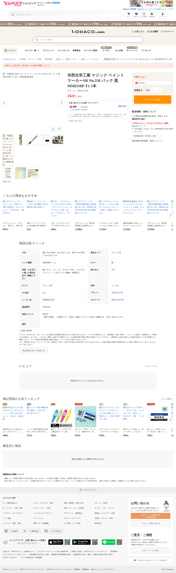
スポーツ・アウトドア (72, 518)
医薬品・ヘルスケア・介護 (104, 513)
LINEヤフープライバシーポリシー (32, 569)
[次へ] (62, 103)
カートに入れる (152, 99)
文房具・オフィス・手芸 (30, 59)
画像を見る (7, 181)
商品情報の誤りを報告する (33, 351)
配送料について (138, 126)
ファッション (38, 518)
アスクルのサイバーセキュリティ (15, 554)
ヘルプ (170, 9)
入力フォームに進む (150, 550)
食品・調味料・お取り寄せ (74, 503)
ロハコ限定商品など (10, 503)
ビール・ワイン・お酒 (41, 508)
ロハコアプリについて (27, 543)
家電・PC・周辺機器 (41, 523)
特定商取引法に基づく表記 (39, 554)
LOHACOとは (16, 551)
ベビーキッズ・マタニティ (43, 513)
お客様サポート (29, 551)
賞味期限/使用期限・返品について (146, 141)
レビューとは (151, 366)
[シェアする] (53, 129)
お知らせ (6, 551)
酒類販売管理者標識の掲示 (61, 554)
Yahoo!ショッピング (10, 569)
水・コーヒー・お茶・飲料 (13, 508)
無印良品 (98, 523)
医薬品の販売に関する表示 (103, 554)
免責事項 (85, 569)
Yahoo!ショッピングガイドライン (103, 569)
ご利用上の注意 (76, 551)
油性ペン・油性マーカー (66, 59)
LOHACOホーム (9, 59)
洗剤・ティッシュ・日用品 (74, 508)
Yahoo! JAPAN (129, 9)
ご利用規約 (113, 551)
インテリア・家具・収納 (12, 523)
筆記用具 (49, 59)
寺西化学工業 (83, 91)
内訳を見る (122, 106)
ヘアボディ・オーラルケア (13, 513)
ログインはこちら (75, 121)
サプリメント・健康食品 (73, 513)
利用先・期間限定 (82, 109)
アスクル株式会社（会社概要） (31, 557)
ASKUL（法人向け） (10, 557)
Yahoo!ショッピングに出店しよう (151, 9)
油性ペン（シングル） (90, 59)
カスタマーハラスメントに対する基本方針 (52, 551)
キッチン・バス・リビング (104, 508)
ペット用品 (7, 518)
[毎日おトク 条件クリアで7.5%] (88, 24)
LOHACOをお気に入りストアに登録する (152, 560)
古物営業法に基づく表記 (82, 554)
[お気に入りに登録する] (59, 129)
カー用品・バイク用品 (72, 523)
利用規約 (77, 569)
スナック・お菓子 (101, 503)
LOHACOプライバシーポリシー (95, 551)
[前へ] (4, 103)
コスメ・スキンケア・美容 (43, 503)
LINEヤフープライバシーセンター (59, 569)
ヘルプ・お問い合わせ (150, 523)
